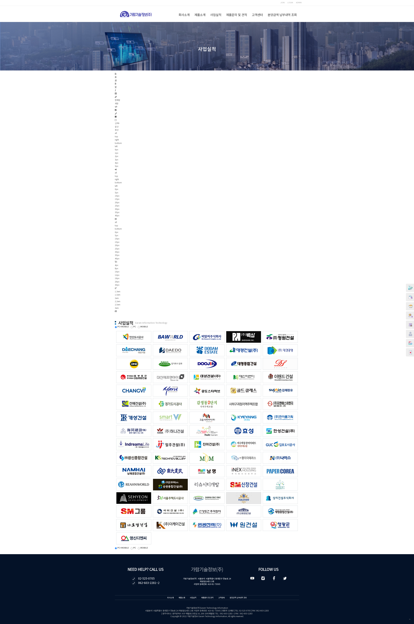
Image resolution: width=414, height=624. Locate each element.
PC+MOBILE (123, 326)
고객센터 (257, 14)
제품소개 (199, 14)
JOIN (282, 2)
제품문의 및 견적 (236, 14)
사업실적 (215, 14)
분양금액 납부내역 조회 (282, 14)
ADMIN (299, 2)
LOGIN (290, 2)
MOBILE (144, 326)
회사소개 (184, 14)
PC (134, 326)
